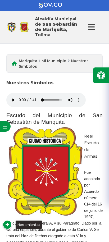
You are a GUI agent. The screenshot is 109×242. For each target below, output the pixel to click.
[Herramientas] (7, 224)
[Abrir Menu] (90, 27)
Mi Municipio (54, 60)
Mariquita (28, 60)
